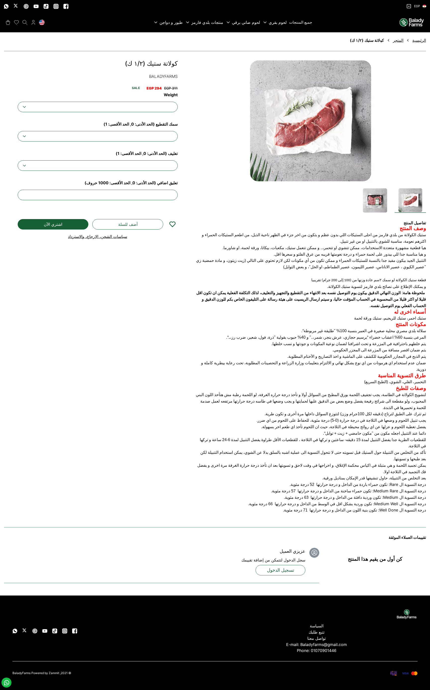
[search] (25, 22)
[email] (26, 6)
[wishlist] (16, 22)
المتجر (398, 40)
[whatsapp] (6, 6)
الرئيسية (419, 40)
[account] (33, 22)
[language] (42, 22)
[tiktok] (46, 6)
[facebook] (65, 6)
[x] (16, 6)
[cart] (8, 22)
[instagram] (56, 6)
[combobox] (98, 107)
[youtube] (36, 6)
